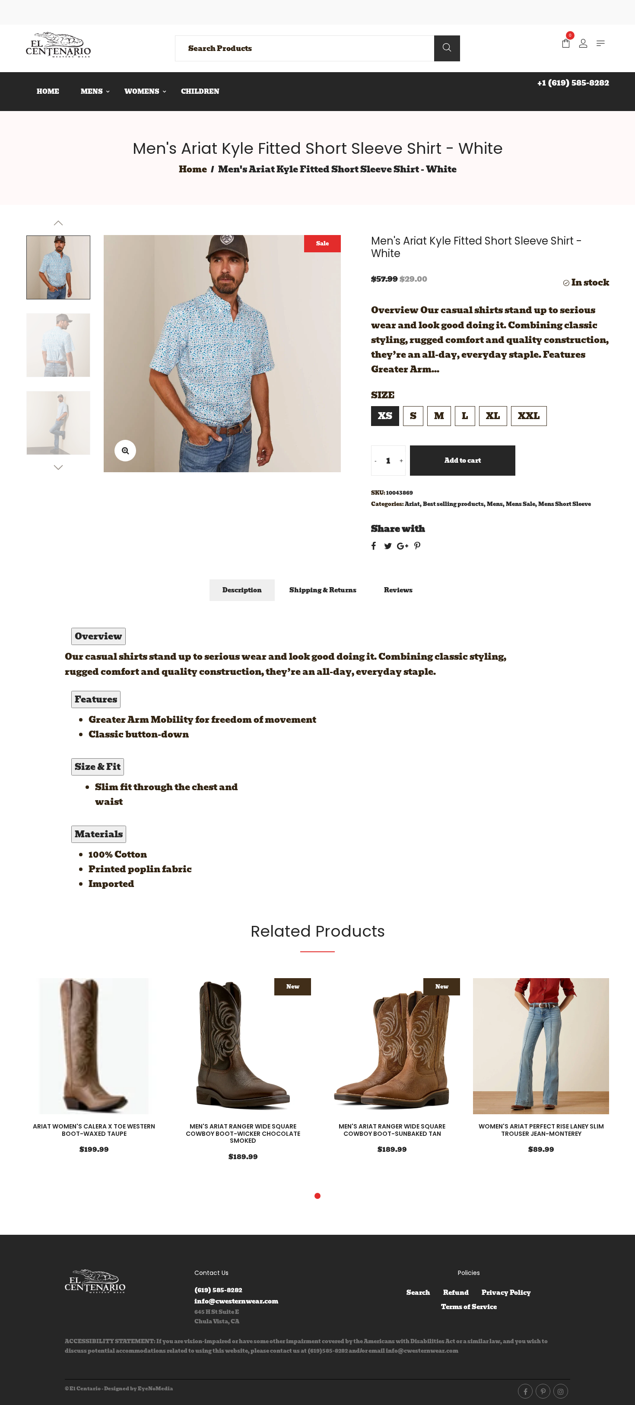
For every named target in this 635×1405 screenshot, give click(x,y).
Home (193, 169)
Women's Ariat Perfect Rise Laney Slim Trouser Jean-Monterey (541, 1130)
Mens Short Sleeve (564, 504)
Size (383, 395)
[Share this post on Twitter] (388, 546)
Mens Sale (520, 504)
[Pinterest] (543, 1391)
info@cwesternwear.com (236, 1301)
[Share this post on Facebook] (373, 546)
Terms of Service (469, 1307)
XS (385, 416)
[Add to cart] (147, 1047)
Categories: (387, 504)
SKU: (378, 493)
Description (242, 590)
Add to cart (462, 460)
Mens (495, 504)
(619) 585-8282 (218, 1290)
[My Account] (583, 44)
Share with (398, 529)
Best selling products (453, 504)
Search (418, 1292)
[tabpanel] (93, 1071)
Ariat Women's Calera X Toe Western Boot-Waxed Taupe (94, 1130)
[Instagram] (560, 1391)
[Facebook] (525, 1391)
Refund (456, 1292)
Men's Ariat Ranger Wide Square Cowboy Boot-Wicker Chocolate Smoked (243, 1133)
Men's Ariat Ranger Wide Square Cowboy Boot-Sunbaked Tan (392, 1130)
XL (493, 416)
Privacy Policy (506, 1292)
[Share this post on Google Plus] (402, 546)
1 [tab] (317, 1196)
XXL (529, 416)
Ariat (412, 504)
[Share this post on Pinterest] (417, 546)
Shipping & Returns (322, 590)
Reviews (398, 590)
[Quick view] (121, 1047)
